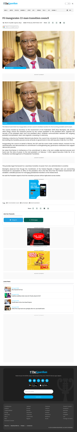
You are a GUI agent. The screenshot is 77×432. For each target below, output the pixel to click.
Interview (65, 410)
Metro (11, 10)
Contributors (8, 406)
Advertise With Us (15, 425)
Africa (6, 416)
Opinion (39, 10)
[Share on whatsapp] (56, 23)
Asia (6, 418)
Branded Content (9, 420)
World (46, 418)
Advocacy (7, 414)
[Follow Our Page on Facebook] (30, 380)
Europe (28, 408)
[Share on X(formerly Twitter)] (52, 23)
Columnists (30, 416)
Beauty (28, 410)
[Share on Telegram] (60, 23)
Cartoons (29, 414)
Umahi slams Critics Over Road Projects (22, 302)
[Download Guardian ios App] (43, 385)
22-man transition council (13, 202)
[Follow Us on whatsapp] (47, 380)
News (5, 10)
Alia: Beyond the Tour (17, 289)
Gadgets (65, 414)
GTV (49, 10)
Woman (54, 10)
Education (29, 412)
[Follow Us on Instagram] (38, 380)
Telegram (14, 220)
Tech (44, 10)
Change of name (67, 418)
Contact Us (29, 425)
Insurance (48, 414)
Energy (6, 412)
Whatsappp (34, 220)
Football (47, 410)
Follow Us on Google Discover (11, 27)
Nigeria (28, 418)
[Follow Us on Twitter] (34, 380)
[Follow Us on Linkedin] (42, 380)
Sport (29, 10)
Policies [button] (22, 425)
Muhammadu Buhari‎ (35, 202)
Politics (17, 10)
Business (23, 10)
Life (33, 10)
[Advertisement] (38, 338)
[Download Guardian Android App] (33, 385)
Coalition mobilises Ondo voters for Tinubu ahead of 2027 (26, 296)
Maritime (47, 416)
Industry (47, 412)
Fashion (47, 408)
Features (47, 406)
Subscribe (38, 397)
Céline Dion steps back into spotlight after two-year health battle (28, 308)
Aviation (7, 408)
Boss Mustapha (24, 202)
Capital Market (8, 410)
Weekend (65, 408)
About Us (7, 425)
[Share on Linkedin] (64, 23)
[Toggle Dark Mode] (67, 3)
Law (64, 416)
